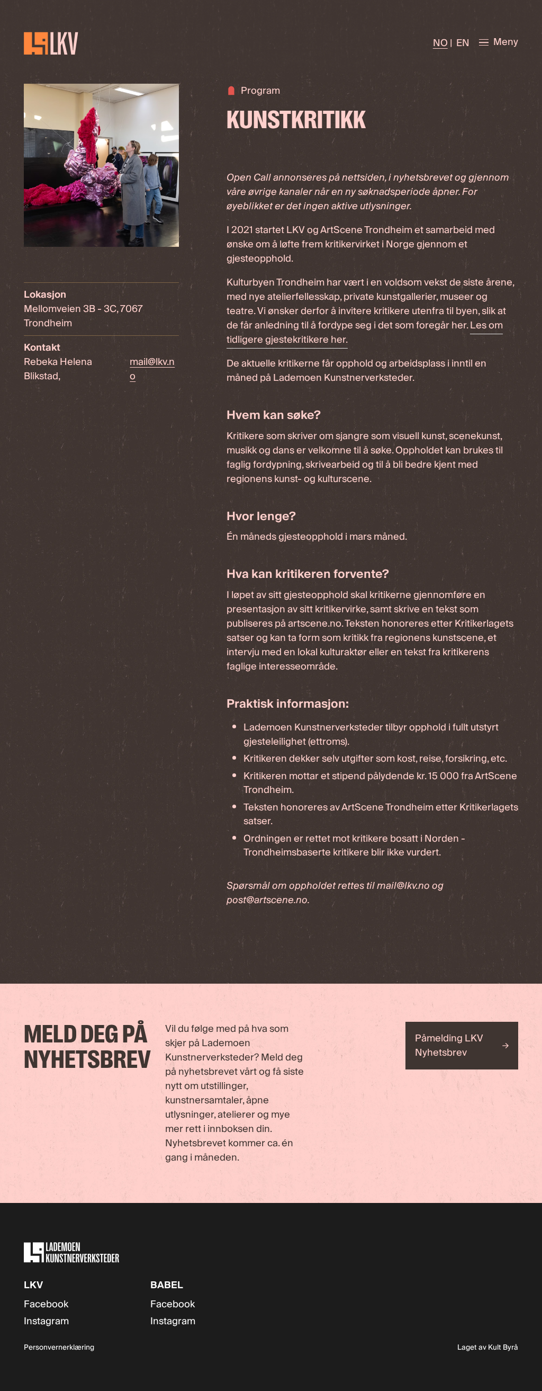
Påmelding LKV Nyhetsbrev (449, 1045)
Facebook (46, 1304)
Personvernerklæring (59, 1348)
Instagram (46, 1321)
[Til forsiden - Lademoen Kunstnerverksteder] (81, 43)
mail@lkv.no (152, 369)
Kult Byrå (503, 1347)
